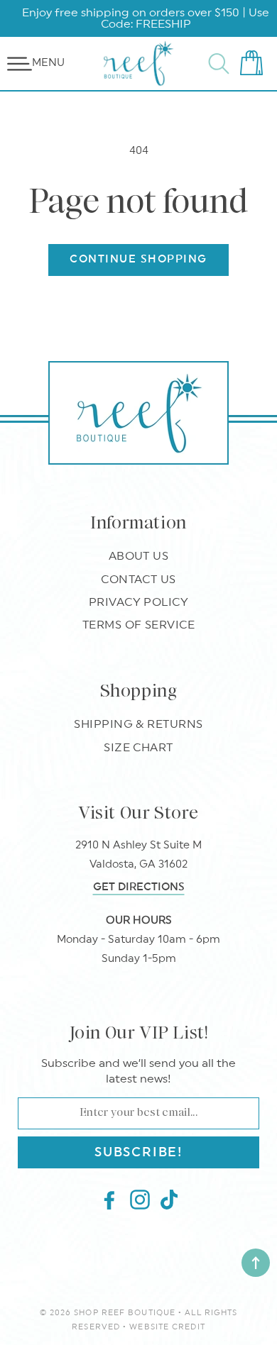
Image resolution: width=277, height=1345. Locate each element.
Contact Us (138, 579)
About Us (139, 556)
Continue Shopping (138, 259)
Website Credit (167, 1327)
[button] (19, 64)
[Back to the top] (255, 1263)
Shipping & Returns (138, 724)
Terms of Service (138, 625)
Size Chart (138, 747)
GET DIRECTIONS (139, 887)
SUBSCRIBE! (138, 1152)
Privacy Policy (139, 602)
